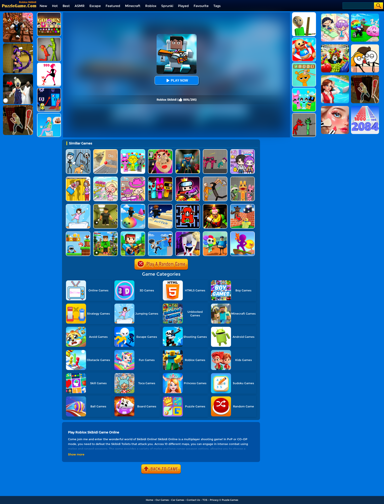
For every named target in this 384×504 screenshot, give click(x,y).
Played (183, 6)
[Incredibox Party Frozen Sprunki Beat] (304, 89)
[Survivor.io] (187, 178)
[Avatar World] (133, 178)
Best (66, 6)
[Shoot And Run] (242, 232)
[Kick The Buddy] (304, 38)
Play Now (179, 80)
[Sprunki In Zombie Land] (160, 178)
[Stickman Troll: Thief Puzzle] (78, 150)
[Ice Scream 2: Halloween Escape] (187, 232)
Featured (113, 6)
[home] (19, 5)
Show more (76, 454)
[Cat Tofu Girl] (78, 205)
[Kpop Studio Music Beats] (49, 13)
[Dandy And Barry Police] (215, 232)
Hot (55, 6)
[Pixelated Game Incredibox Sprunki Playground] (304, 114)
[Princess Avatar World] (105, 178)
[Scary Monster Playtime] (187, 150)
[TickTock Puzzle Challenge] (105, 150)
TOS (204, 499)
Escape (95, 6)
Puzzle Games (230, 499)
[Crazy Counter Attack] (160, 232)
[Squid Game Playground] (215, 150)
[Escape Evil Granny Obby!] (160, 150)
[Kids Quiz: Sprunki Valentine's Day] (133, 150)
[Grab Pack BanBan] (49, 89)
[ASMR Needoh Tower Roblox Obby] (133, 205)
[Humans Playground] (215, 178)
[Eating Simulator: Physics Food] (49, 114)
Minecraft (132, 6)
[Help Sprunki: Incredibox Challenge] (304, 64)
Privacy (214, 499)
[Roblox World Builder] (242, 205)
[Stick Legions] (49, 64)
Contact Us (193, 499)
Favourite (201, 6)
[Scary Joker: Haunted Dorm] (215, 205)
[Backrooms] (105, 205)
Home (149, 499)
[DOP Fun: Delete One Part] (78, 178)
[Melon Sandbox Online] (49, 38)
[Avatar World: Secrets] (242, 150)
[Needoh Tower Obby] (160, 205)
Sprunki (167, 6)
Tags (217, 6)
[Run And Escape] (78, 232)
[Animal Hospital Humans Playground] (242, 178)
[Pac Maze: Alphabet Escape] (187, 205)
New (43, 6)
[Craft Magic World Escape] (105, 232)
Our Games (162, 499)
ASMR (80, 6)
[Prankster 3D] (304, 13)
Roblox (150, 6)
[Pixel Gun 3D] (133, 232)
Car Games (177, 499)
